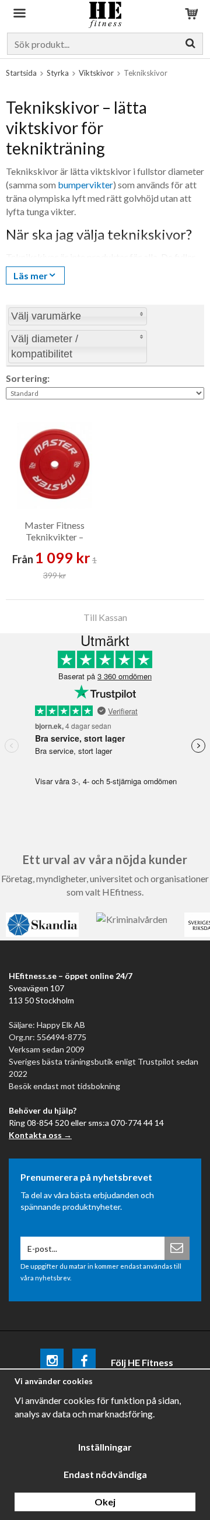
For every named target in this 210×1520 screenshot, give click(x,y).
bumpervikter (85, 184)
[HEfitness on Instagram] (52, 1362)
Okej (105, 1501)
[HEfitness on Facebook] (84, 1362)
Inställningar (105, 1446)
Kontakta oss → (40, 1135)
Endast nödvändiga (105, 1474)
